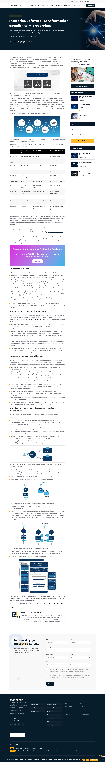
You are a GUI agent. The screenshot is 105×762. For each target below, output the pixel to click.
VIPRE (66, 717)
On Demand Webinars (84, 714)
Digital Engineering (51, 714)
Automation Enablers (35, 711)
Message (72, 661)
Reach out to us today (55, 603)
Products (32, 700)
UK (23, 750)
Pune (40, 748)
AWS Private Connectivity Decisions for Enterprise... (85, 154)
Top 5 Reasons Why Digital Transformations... (85, 114)
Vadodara (34, 748)
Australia (55, 750)
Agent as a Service (68, 706)
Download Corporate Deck (17, 734)
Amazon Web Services (51, 704)
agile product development (54, 232)
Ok (83, 759)
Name (47, 639)
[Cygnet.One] (15, 5)
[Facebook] (15, 42)
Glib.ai (76, 1)
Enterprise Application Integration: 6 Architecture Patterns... (85, 106)
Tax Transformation (34, 704)
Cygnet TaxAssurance (51, 725)
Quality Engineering (51, 718)
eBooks (81, 709)
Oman (41, 750)
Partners (66, 5)
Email (71, 639)
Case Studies (82, 706)
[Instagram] (15, 724)
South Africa (70, 750)
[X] (24, 42)
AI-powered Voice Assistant (70, 709)
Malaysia (62, 750)
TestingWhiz (67, 714)
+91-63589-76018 (15, 720)
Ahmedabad (19, 748)
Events (81, 711)
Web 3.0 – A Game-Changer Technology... (85, 97)
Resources (83, 700)
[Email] (21, 42)
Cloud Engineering (51, 707)
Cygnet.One (25, 612)
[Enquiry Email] (23, 724)
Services (49, 700)
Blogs (81, 703)
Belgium (35, 750)
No (87, 759)
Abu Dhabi (48, 750)
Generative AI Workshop (70, 711)
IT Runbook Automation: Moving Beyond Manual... (85, 172)
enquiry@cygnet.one (16, 718)
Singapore (78, 750)
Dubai (28, 750)
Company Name (50, 647)
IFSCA (81, 1)
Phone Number (49, 654)
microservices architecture (33, 319)
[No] (103, 759)
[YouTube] (19, 724)
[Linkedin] (18, 42)
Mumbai (27, 748)
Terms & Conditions (60, 669)
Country (71, 654)
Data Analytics (50, 711)
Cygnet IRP (71, 1)
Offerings (48, 661)
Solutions (67, 700)
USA (18, 750)
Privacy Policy (70, 669)
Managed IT (49, 721)
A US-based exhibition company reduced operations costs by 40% (81, 61)
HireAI (66, 703)
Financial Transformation (35, 707)
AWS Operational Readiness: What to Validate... (86, 163)
